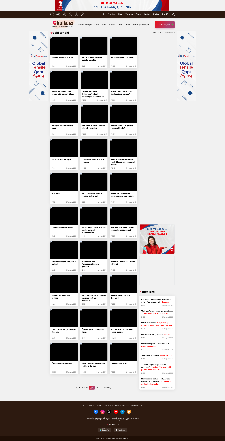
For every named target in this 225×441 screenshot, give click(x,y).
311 (105, 388)
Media (112, 24)
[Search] (173, 14)
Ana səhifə (157, 33)
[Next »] (111, 388)
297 (87, 388)
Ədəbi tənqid (85, 24)
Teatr (103, 24)
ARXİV (106, 406)
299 (96, 388)
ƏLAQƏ (99, 406)
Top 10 (165, 14)
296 (83, 388)
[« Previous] (77, 388)
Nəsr (120, 14)
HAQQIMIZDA (88, 406)
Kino (96, 24)
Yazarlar (129, 14)
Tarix (119, 24)
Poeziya (111, 14)
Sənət (138, 14)
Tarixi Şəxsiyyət (141, 24)
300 (100, 388)
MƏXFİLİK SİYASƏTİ (134, 406)
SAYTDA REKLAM (117, 406)
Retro (128, 24)
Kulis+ (156, 14)
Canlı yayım (164, 24)
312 (108, 388)
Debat (147, 14)
